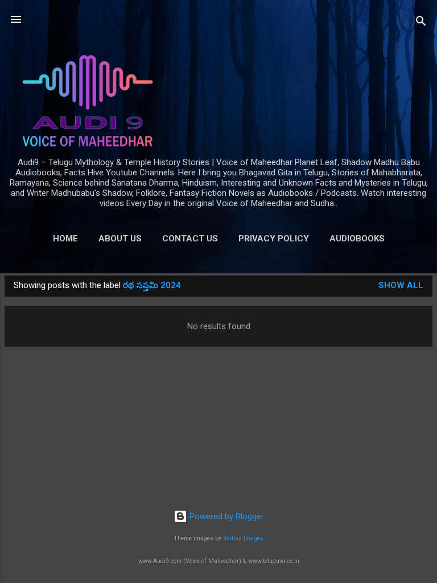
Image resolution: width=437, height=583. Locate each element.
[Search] (421, 23)
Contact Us (190, 238)
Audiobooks (357, 238)
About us (120, 238)
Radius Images (243, 538)
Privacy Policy (273, 238)
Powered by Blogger (225, 516)
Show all (400, 285)
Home (65, 238)
